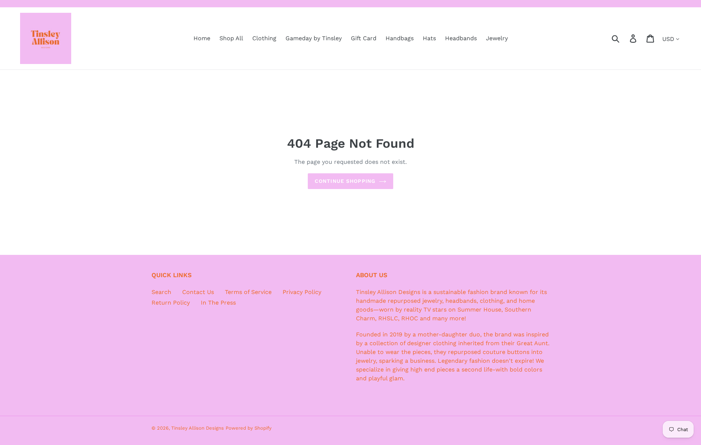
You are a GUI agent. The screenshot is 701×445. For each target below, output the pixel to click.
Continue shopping (345, 181)
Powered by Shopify (249, 428)
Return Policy (171, 302)
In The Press (218, 302)
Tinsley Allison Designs (197, 428)
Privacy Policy (302, 292)
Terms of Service (248, 292)
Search (161, 292)
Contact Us (198, 292)
